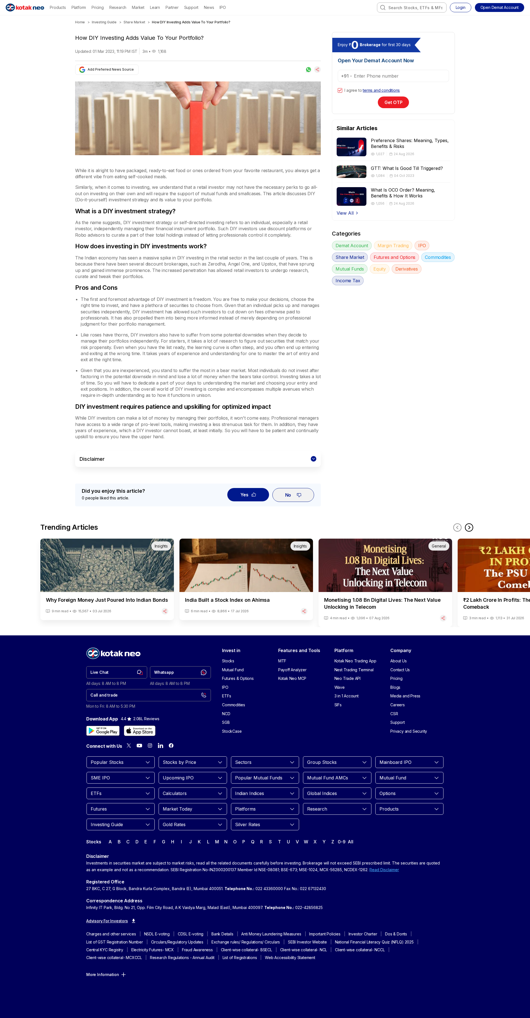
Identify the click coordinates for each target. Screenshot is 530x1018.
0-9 (341, 841)
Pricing (98, 7)
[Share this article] (317, 69)
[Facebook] (171, 745)
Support (191, 7)
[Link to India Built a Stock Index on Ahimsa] (246, 579)
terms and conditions (381, 90)
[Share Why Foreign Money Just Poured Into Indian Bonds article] (165, 611)
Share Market (134, 22)
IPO (223, 7)
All (350, 841)
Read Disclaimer (384, 869)
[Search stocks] (382, 7)
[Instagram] (150, 745)
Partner (172, 7)
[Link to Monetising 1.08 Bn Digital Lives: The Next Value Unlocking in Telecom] (385, 583)
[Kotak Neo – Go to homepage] (25, 7)
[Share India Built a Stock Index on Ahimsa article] (304, 611)
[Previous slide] (457, 527)
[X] (129, 745)
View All (345, 213)
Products (58, 7)
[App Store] (139, 730)
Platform (79, 7)
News (209, 7)
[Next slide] (469, 527)
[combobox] (412, 8)
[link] (116, 672)
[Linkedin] (160, 745)
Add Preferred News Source (111, 69)
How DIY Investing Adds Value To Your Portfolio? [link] (191, 22)
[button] (499, 7)
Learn (155, 7)
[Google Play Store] (103, 730)
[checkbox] (340, 90)
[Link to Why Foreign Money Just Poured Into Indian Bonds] (107, 579)
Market (138, 7)
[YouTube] (139, 745)
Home (80, 22)
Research (117, 7)
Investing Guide (104, 22)
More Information (102, 974)
